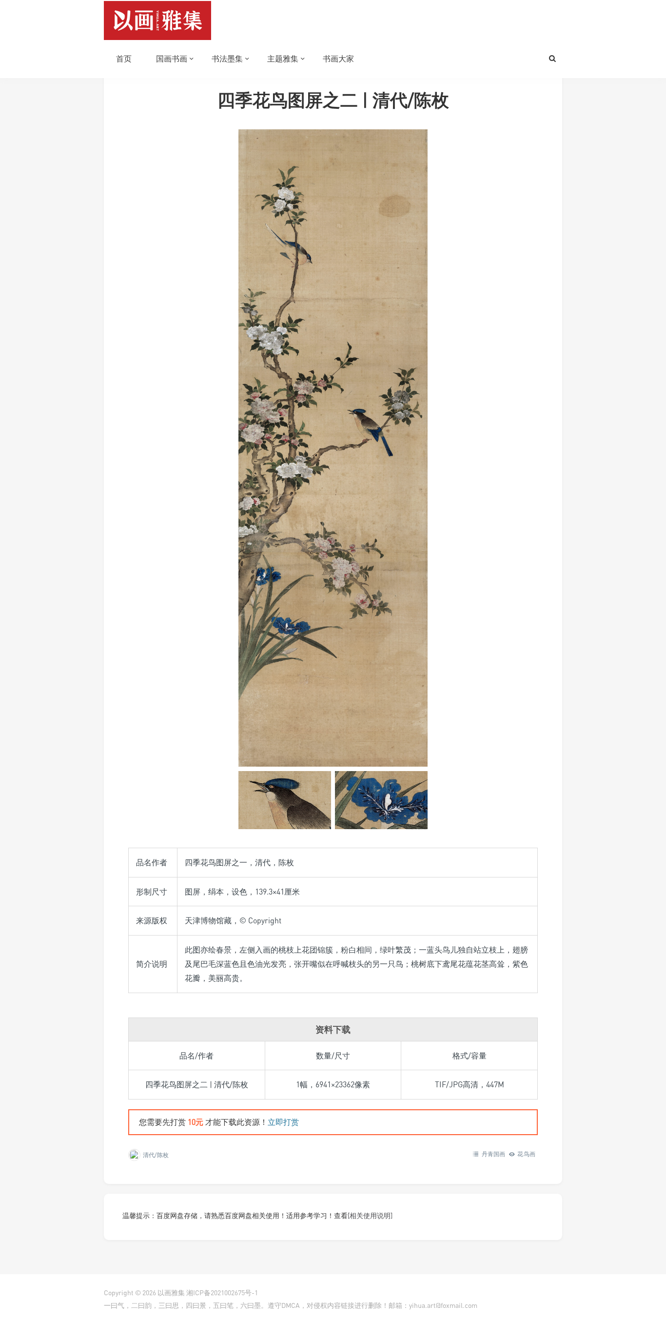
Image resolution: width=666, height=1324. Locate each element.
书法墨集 (227, 58)
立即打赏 (283, 1122)
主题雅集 (282, 58)
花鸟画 (526, 1154)
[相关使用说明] (370, 1215)
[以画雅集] (157, 19)
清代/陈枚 (156, 1155)
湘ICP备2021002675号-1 (222, 1292)
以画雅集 (171, 1292)
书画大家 (338, 58)
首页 (124, 58)
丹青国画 (494, 1154)
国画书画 (171, 58)
